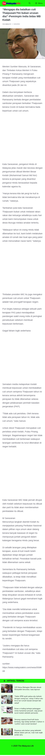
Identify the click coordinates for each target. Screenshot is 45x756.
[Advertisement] (22, 138)
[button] (29, 3)
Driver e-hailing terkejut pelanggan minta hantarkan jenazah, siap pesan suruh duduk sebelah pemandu (28, 711)
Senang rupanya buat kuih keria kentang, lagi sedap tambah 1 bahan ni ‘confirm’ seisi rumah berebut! (29, 721)
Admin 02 (8, 24)
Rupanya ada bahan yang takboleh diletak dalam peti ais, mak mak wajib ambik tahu (28, 732)
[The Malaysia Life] (11, 3)
